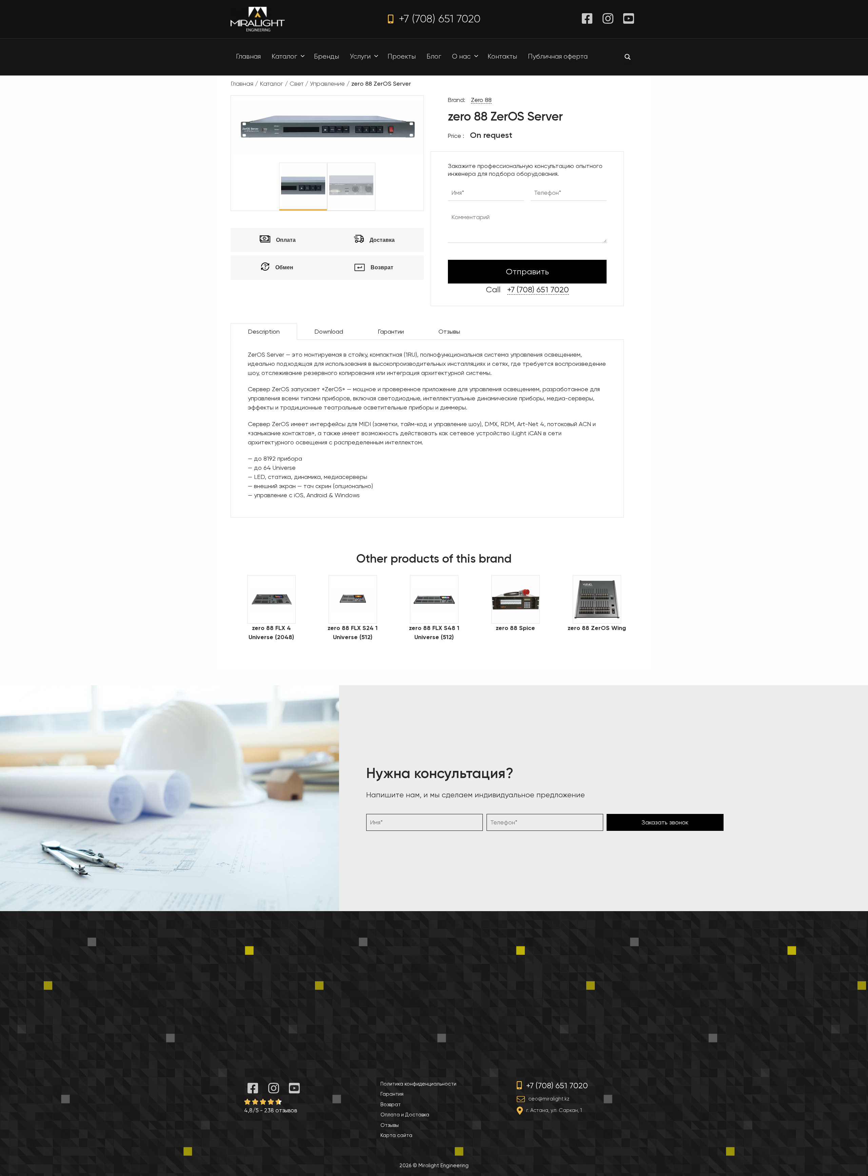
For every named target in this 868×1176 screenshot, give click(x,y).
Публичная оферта (558, 56)
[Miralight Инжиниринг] (258, 18)
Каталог (284, 56)
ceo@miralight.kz (548, 1099)
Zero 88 (481, 99)
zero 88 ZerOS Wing (597, 628)
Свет (296, 83)
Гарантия (391, 1094)
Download (328, 331)
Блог (434, 56)
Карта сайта (396, 1135)
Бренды (326, 56)
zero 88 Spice (515, 628)
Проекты (402, 56)
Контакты (502, 56)
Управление (327, 83)
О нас (461, 56)
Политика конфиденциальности (418, 1084)
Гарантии (391, 331)
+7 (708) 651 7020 (438, 19)
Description (264, 331)
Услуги (360, 56)
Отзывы (449, 331)
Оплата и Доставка (404, 1115)
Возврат (390, 1104)
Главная (248, 56)
